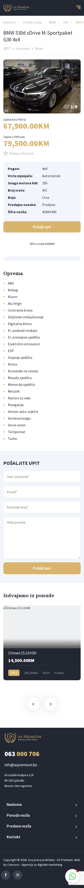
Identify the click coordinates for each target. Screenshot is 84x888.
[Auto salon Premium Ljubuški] (16, 7)
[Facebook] (5, 875)
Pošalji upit (42, 568)
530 (65, 22)
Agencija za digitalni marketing (42, 865)
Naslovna (9, 22)
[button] (72, 876)
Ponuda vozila (32, 22)
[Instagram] (17, 875)
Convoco (13, 865)
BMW (52, 22)
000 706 (21, 753)
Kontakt (13, 836)
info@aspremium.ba (20, 764)
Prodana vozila (19, 826)
